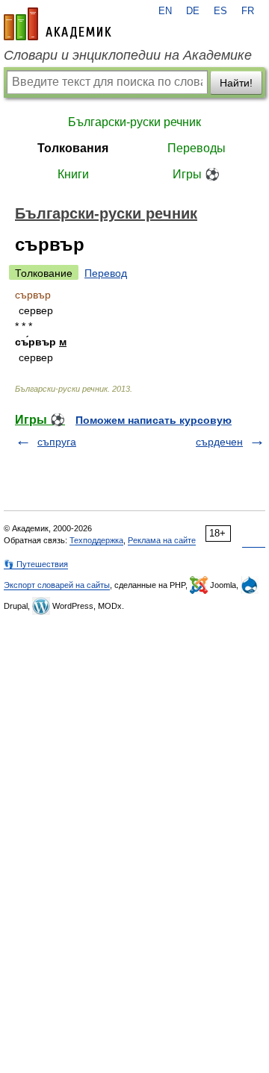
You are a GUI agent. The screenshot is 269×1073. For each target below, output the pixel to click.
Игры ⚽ (196, 174)
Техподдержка (96, 540)
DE (193, 11)
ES (220, 11)
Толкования (72, 148)
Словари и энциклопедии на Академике (128, 55)
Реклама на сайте (162, 540)
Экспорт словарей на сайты (57, 585)
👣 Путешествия (36, 564)
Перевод (105, 273)
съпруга (56, 442)
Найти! (236, 83)
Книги (73, 174)
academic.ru (57, 23)
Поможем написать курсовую (153, 420)
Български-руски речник (134, 122)
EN (165, 11)
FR (247, 11)
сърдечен (219, 442)
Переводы (196, 148)
